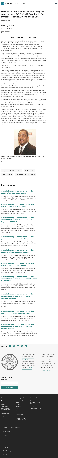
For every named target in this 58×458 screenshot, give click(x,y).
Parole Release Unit (35, 408)
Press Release (7, 174)
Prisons (18, 404)
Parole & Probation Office (21, 401)
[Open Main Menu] (56, 3)
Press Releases (5, 412)
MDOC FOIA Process (6, 414)
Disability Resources (8, 443)
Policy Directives (5, 401)
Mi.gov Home (6, 431)
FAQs (2, 416)
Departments (6, 455)
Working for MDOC (47, 370)
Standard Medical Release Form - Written (20, 414)
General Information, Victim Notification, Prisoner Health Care (35, 402)
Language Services (8, 447)
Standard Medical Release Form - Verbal (21, 418)
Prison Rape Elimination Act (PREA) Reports (5, 408)
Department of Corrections (11, 171)
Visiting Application (21, 408)
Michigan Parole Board (36, 406)
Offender (18, 406)
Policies (5, 435)
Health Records (20, 411)
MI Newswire (29, 171)
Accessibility (6, 439)
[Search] (53, 3)
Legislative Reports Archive (6, 403)
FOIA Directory (7, 451)
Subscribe (9, 387)
